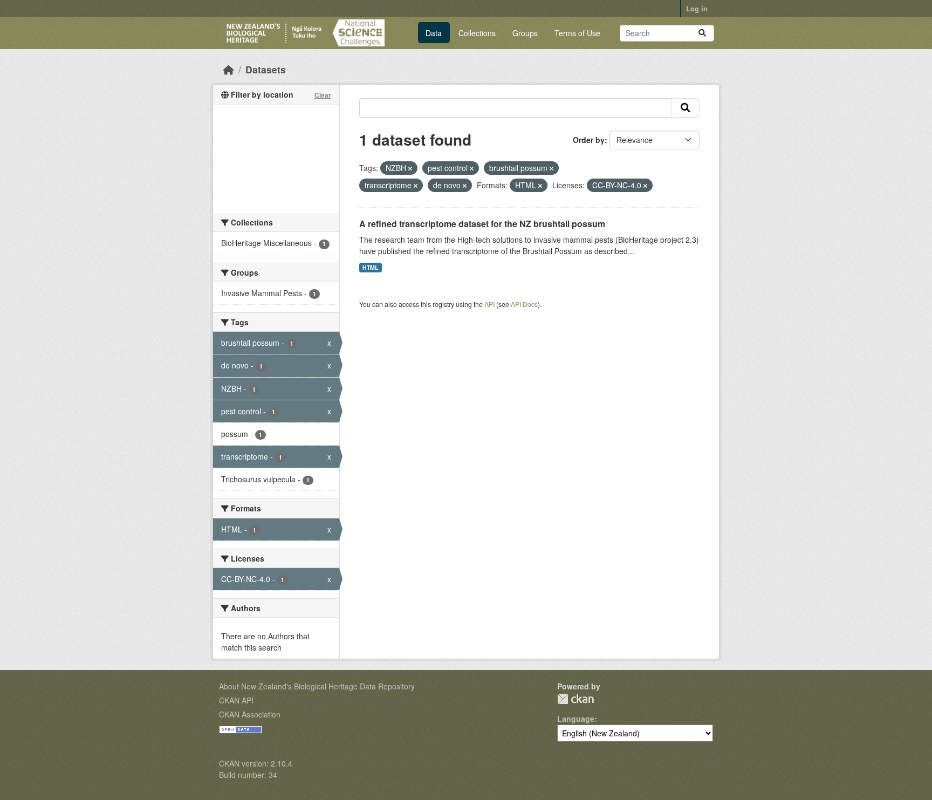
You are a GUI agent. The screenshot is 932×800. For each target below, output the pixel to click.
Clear (322, 95)
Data (434, 33)
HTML (370, 267)
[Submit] (702, 33)
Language (575, 718)
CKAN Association (249, 714)
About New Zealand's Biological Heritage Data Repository (317, 686)
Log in (697, 8)
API (489, 304)
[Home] (228, 69)
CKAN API (236, 700)
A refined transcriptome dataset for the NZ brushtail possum (482, 223)
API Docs (524, 304)
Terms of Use (577, 33)
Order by (589, 139)
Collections (477, 33)
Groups (525, 33)
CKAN (575, 699)
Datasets (265, 69)
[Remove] (410, 168)
